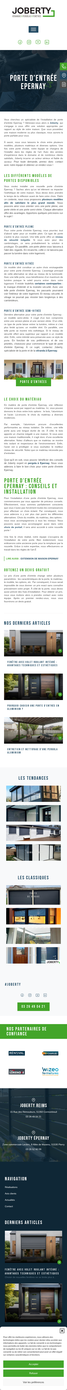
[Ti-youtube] (38, 42)
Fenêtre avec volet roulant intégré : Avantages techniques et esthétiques (32, 663)
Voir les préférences (33, 1382)
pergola (33, 813)
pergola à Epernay (38, 463)
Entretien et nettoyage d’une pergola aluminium (32, 751)
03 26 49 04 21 (33, 1116)
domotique (33, 852)
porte (33, 955)
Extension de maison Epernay (39, 558)
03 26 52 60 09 (33, 1149)
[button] (62, 1330)
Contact (9, 1206)
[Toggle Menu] (33, 29)
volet (33, 916)
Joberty (54, 123)
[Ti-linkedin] (47, 42)
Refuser (33, 1373)
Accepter (33, 1364)
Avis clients (10, 1193)
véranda (33, 793)
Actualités (10, 1200)
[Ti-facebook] (20, 42)
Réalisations (11, 1187)
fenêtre (33, 935)
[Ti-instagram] (29, 42)
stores (33, 833)
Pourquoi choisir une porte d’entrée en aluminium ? (33, 707)
